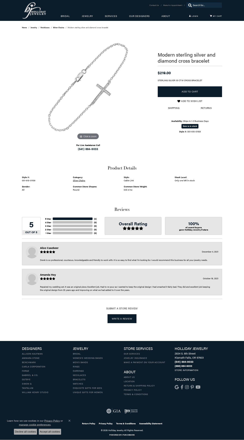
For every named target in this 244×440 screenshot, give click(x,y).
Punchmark (129, 435)
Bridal (65, 16)
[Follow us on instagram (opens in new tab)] (187, 387)
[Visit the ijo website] (131, 411)
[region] (88, 87)
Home (24, 27)
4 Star (48, 222)
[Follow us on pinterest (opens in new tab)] (192, 387)
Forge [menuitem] (25, 370)
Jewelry (87, 16)
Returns (206, 108)
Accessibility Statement (150, 423)
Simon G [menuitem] (27, 383)
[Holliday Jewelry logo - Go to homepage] (41, 10)
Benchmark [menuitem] (29, 362)
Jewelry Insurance (135, 357)
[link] (155, 5)
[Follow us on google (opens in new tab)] (177, 387)
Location (129, 381)
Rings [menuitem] (76, 366)
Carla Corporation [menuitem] (33, 366)
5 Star (48, 218)
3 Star (48, 225)
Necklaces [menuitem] (79, 375)
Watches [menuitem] (78, 383)
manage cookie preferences (35, 424)
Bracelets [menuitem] (79, 379)
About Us (129, 377)
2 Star (48, 229)
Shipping (173, 108)
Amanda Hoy (48, 274)
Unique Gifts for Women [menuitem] (88, 392)
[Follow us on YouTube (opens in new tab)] (198, 387)
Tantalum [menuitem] (27, 387)
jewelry (34, 27)
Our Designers (139, 16)
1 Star (48, 233)
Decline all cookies (25, 431)
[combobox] (206, 5)
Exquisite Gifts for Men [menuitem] (87, 387)
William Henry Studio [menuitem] (35, 392)
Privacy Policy (133, 389)
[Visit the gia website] (113, 411)
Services (111, 16)
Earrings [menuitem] (78, 370)
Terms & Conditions (136, 394)
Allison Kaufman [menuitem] (32, 353)
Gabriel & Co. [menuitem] (30, 375)
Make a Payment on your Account (144, 362)
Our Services (132, 353)
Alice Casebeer (49, 248)
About (165, 16)
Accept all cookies (50, 431)
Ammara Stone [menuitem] (31, 357)
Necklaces (45, 27)
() (95, 218)
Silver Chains (58, 27)
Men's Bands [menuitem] (80, 362)
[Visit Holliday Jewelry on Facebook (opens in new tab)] (182, 387)
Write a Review (122, 318)
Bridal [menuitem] (77, 353)
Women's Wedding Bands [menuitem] (88, 357)
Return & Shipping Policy (139, 385)
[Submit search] (189, 5)
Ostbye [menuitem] (26, 379)
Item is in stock (190, 126)
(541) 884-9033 (88, 149)
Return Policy (88, 423)
